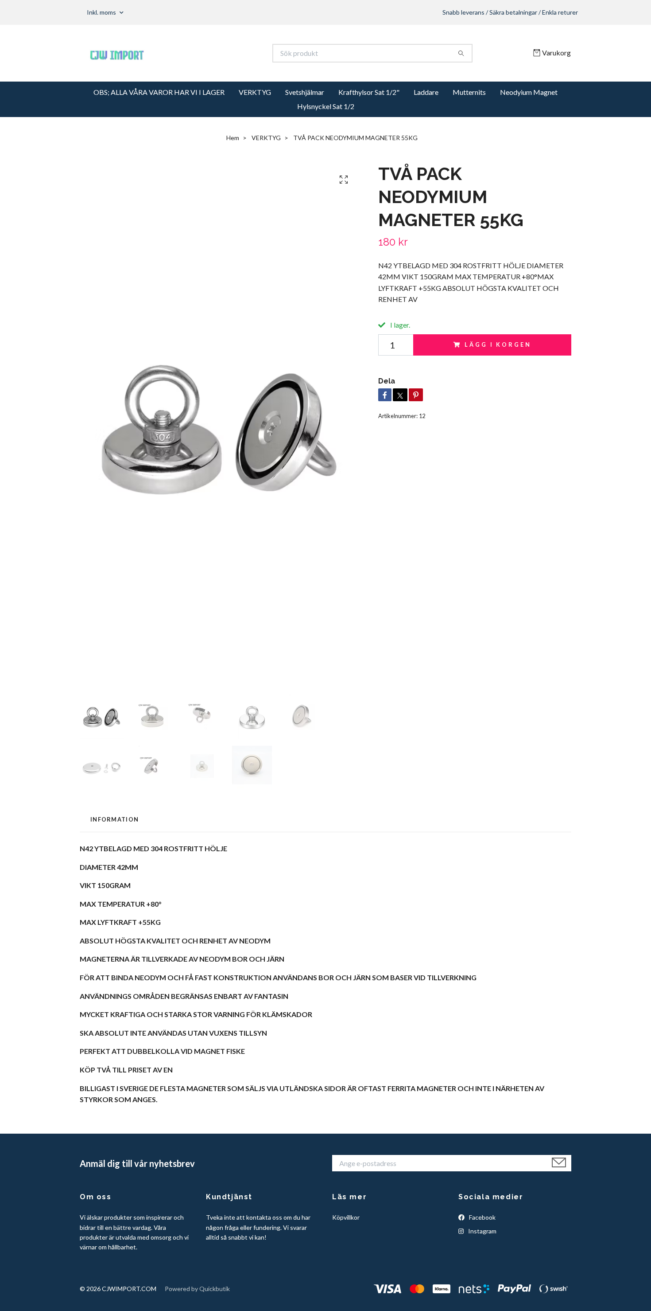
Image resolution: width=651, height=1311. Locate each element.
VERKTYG (255, 92)
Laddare (426, 92)
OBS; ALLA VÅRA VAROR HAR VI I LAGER (159, 92)
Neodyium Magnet (529, 92)
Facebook (482, 1217)
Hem (232, 137)
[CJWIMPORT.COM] (203, 53)
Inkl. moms (102, 12)
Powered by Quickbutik (197, 1288)
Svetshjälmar (304, 92)
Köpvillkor (346, 1217)
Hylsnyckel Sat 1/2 (325, 106)
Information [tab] (114, 819)
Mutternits (469, 92)
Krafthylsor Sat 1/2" (368, 92)
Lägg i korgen (498, 344)
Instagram (481, 1231)
